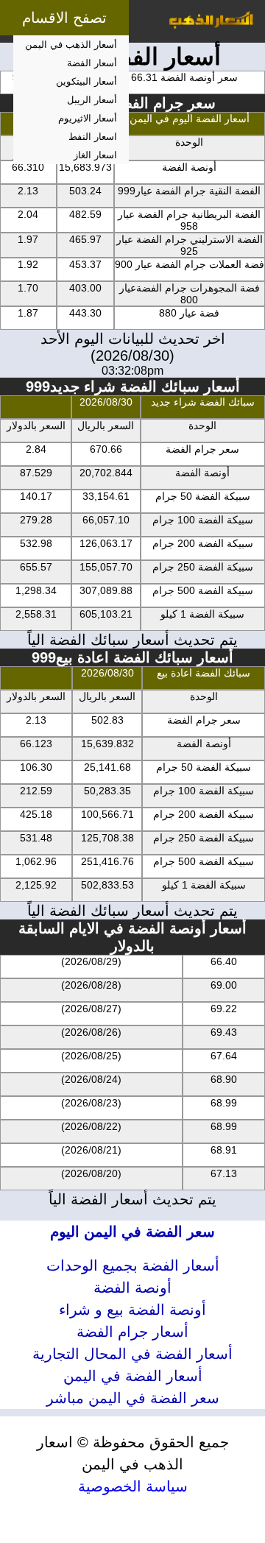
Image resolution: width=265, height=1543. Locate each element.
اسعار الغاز (95, 154)
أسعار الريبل (92, 99)
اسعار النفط (92, 136)
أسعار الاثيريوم (87, 118)
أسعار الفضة (92, 62)
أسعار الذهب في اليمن (71, 44)
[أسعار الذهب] (211, 21)
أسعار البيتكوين (86, 81)
